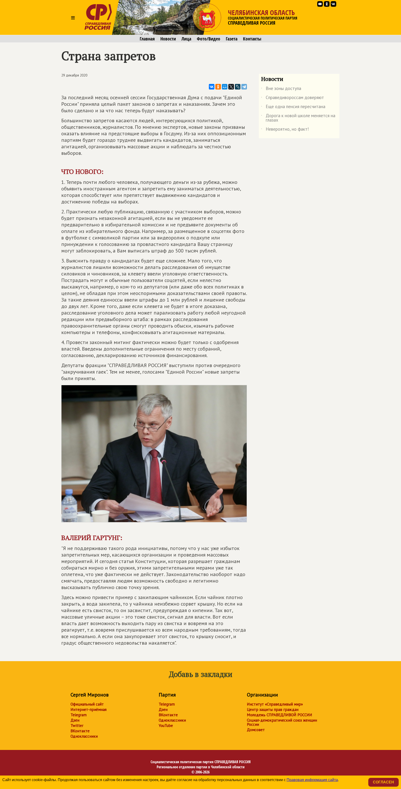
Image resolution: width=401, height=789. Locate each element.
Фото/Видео (208, 38)
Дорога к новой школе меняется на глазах (298, 118)
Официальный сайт (87, 704)
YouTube (166, 725)
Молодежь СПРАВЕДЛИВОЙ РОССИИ (279, 715)
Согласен (383, 782)
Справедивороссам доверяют (292, 98)
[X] (231, 87)
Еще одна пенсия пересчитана (293, 107)
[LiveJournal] (237, 87)
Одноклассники (84, 736)
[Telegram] (244, 87)
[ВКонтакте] (211, 87)
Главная (147, 38)
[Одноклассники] (218, 87)
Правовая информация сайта (312, 780)
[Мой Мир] (224, 87)
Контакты (252, 38)
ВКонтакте (80, 731)
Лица (186, 38)
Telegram (79, 715)
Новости (168, 38)
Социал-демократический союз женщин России (282, 722)
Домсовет (256, 730)
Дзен (75, 720)
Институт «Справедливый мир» (275, 704)
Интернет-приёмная (89, 709)
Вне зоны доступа (281, 89)
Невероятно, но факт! (285, 130)
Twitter (77, 725)
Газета (231, 38)
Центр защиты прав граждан (272, 709)
